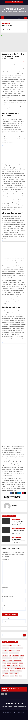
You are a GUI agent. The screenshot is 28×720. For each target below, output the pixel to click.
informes (5, 658)
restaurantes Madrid (16, 668)
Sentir (4, 23)
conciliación (6, 648)
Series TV (12, 670)
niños (4, 665)
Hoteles (22, 655)
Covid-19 (5, 650)
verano (11, 675)
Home (10, 717)
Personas (14, 519)
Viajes (16, 675)
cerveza (10, 645)
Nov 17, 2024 (15, 533)
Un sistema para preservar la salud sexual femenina (19, 541)
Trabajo (11, 673)
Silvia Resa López (21, 62)
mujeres (9, 663)
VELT (17, 506)
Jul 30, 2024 (15, 542)
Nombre (5, 587)
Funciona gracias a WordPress (10, 712)
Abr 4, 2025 (15, 524)
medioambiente (17, 660)
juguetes (16, 658)
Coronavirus (19, 648)
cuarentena (11, 650)
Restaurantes (6, 668)
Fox (10, 655)
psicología (15, 665)
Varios (8, 23)
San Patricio (5, 670)
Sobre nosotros (16, 717)
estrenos (11, 653)
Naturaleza (14, 663)
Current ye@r (6, 618)
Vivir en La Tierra (14, 9)
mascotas (10, 660)
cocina (18, 645)
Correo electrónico (7, 596)
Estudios (17, 653)
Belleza (4, 645)
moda (4, 663)
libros (21, 658)
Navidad (21, 663)
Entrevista (5, 653)
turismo (16, 673)
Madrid (4, 660)
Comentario (6, 559)
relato (20, 665)
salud (23, 668)
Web (3, 605)
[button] (22, 17)
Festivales (5, 655)
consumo (12, 648)
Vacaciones (5, 675)
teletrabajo (18, 670)
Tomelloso (5, 673)
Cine (14, 645)
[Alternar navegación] (19, 18)
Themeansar (14, 714)
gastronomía (15, 655)
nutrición (9, 665)
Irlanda (10, 658)
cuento (18, 650)
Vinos (20, 675)
